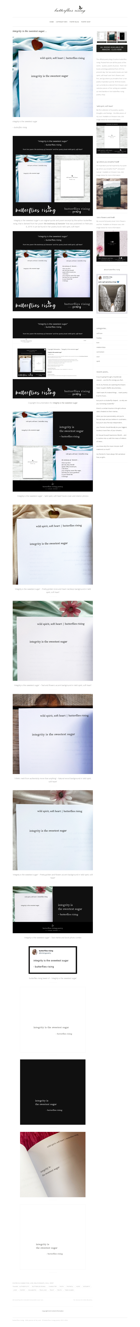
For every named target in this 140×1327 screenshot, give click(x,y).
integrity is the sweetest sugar (65, 403)
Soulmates (32, 1290)
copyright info (61, 22)
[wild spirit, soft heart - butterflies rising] (111, 138)
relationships (39, 1283)
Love (15, 1290)
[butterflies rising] (70, 13)
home (52, 22)
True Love (43, 1290)
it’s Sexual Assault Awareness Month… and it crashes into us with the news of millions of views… (111, 438)
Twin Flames (69, 1290)
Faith (62, 1286)
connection (24, 1283)
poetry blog (74, 22)
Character (53, 1286)
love (31, 1283)
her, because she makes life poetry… (83, 1300)
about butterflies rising (112, 270)
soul (47, 1283)
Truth (59, 1290)
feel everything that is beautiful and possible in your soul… (28, 1300)
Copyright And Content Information (53, 1311)
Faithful (70, 1286)
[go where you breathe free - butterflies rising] (111, 193)
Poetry (22, 1290)
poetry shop (85, 22)
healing (98, 338)
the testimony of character (54, 223)
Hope (78, 1286)
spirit (52, 1283)
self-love (99, 333)
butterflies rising (39, 1286)
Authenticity (24, 1286)
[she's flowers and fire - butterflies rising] (111, 246)
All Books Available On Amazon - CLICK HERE (111, 48)
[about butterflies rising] (111, 294)
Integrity (86, 1286)
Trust (52, 1290)
